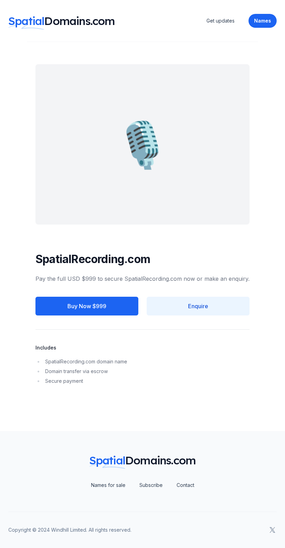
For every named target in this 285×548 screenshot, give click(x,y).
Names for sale (108, 485)
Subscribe (151, 485)
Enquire (198, 306)
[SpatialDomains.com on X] (272, 530)
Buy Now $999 (86, 306)
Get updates (220, 21)
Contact (185, 485)
